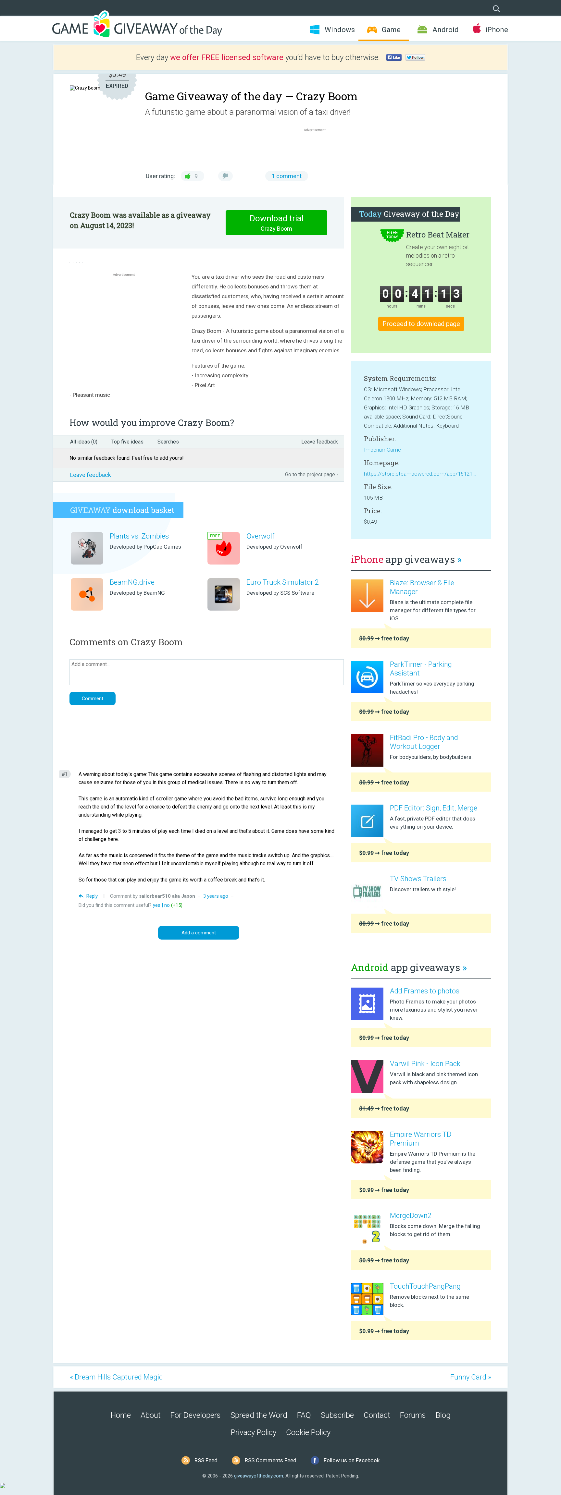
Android (445, 30)
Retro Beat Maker (437, 234)
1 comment (287, 176)
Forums (413, 1415)
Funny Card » (470, 1377)
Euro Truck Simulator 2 (282, 582)
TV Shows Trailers (418, 879)
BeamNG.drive (132, 582)
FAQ (304, 1415)
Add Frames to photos (424, 991)
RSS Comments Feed (270, 1460)
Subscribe (337, 1415)
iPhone (496, 30)
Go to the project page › (311, 474)
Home (121, 1415)
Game (391, 30)
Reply (92, 896)
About (151, 1415)
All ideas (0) (83, 442)
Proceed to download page (421, 324)
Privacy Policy (253, 1432)
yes (156, 905)
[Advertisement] (318, 148)
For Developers (195, 1415)
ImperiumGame (382, 449)
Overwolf (260, 536)
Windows (340, 30)
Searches (168, 442)
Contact (377, 1415)
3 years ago (215, 896)
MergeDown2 (410, 1215)
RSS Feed (206, 1460)
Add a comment (198, 933)
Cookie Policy (308, 1432)
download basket (122, 510)
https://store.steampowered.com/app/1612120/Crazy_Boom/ (421, 473)
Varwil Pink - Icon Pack (425, 1064)
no (167, 905)
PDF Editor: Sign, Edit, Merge (433, 808)
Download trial (277, 222)
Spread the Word (259, 1415)
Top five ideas (127, 442)
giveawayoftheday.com (258, 1476)
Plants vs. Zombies (139, 536)
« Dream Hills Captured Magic (116, 1377)
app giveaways (406, 559)
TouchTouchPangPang (425, 1286)
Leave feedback (319, 442)
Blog (443, 1415)
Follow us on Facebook (352, 1460)
